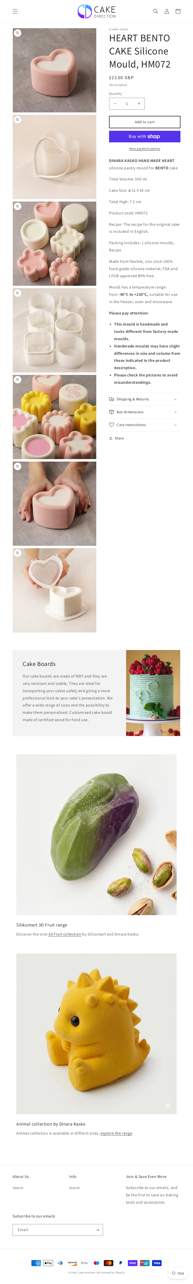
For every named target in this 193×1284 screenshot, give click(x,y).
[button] (15, 11)
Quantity (115, 93)
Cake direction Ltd (89, 1272)
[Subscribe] (97, 1230)
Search (18, 1187)
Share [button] (119, 438)
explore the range (116, 1133)
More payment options (144, 148)
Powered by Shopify (113, 1272)
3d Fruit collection (64, 934)
